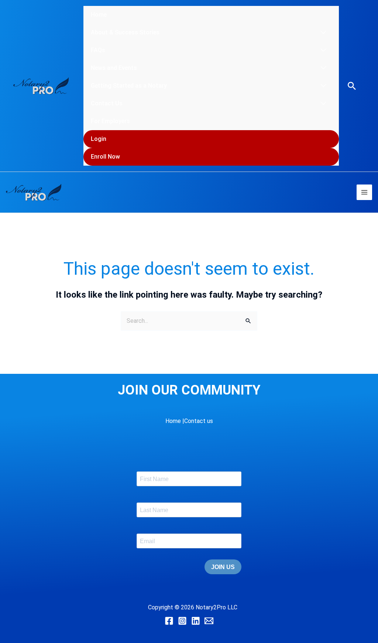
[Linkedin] (195, 620)
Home (99, 14)
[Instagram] (182, 620)
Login (98, 138)
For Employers (110, 121)
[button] (351, 85)
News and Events (114, 67)
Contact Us (107, 103)
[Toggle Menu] (323, 32)
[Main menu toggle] (364, 192)
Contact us (198, 420)
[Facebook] (169, 620)
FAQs (98, 50)
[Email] (209, 620)
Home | (174, 420)
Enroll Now (105, 156)
